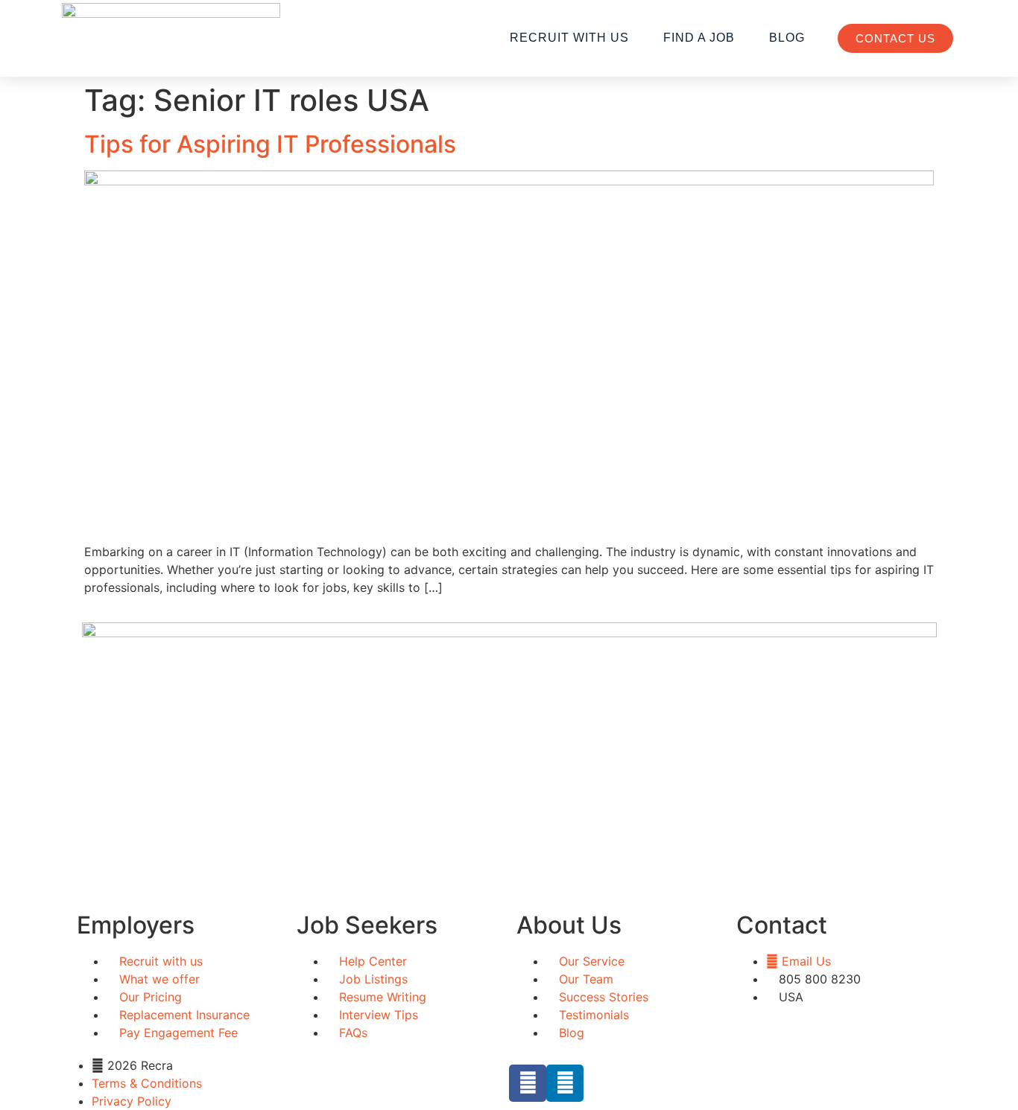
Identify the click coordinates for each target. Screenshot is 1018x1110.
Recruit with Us (569, 37)
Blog (787, 37)
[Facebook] (527, 1083)
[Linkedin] (565, 1083)
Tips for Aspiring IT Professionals (270, 144)
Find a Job (699, 37)
